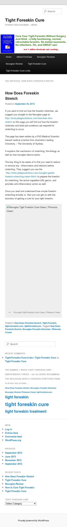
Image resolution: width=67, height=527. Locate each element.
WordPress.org (13, 440)
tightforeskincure (32, 326)
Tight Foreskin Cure (24, 20)
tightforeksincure (44, 392)
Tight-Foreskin (49, 322)
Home (9, 56)
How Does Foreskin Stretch (27, 322)
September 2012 (13, 463)
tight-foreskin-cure (14, 326)
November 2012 (13, 460)
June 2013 (10, 456)
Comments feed (13, 436)
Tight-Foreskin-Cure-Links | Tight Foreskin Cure (30, 357)
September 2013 (13, 452)
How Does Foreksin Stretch (17, 388)
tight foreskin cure (27, 404)
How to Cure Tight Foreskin (19, 487)
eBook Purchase (24, 56)
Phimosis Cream (28, 392)
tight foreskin (17, 397)
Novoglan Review (13, 392)
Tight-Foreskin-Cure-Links (18, 70)
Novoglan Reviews (46, 56)
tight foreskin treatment (25, 411)
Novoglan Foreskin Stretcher (37, 329)
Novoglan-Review (14, 63)
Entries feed (11, 432)
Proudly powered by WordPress (33, 520)
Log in (8, 429)
